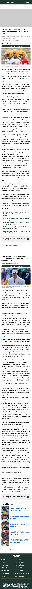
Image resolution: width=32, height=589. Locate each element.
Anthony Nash (7, 263)
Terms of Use (5, 570)
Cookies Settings (20, 576)
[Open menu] (2, 2)
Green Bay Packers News (11, 245)
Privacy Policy (19, 568)
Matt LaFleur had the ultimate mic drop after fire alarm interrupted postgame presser (15, 213)
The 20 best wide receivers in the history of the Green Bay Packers (16, 232)
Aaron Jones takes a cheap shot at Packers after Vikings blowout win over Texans (16, 219)
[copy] (11, 43)
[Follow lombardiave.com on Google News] (28, 239)
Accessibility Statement (22, 573)
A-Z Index (4, 576)
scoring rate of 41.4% (12, 82)
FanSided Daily (19, 565)
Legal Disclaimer (6, 573)
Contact (3, 562)
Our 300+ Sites (19, 562)
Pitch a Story (5, 568)
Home (2, 245)
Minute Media (8, 579)
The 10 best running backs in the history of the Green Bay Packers (16, 227)
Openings (18, 559)
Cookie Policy (19, 570)
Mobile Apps (5, 565)
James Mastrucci (7, 40)
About (3, 559)
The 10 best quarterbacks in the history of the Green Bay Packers (16, 223)
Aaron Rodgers (5, 117)
